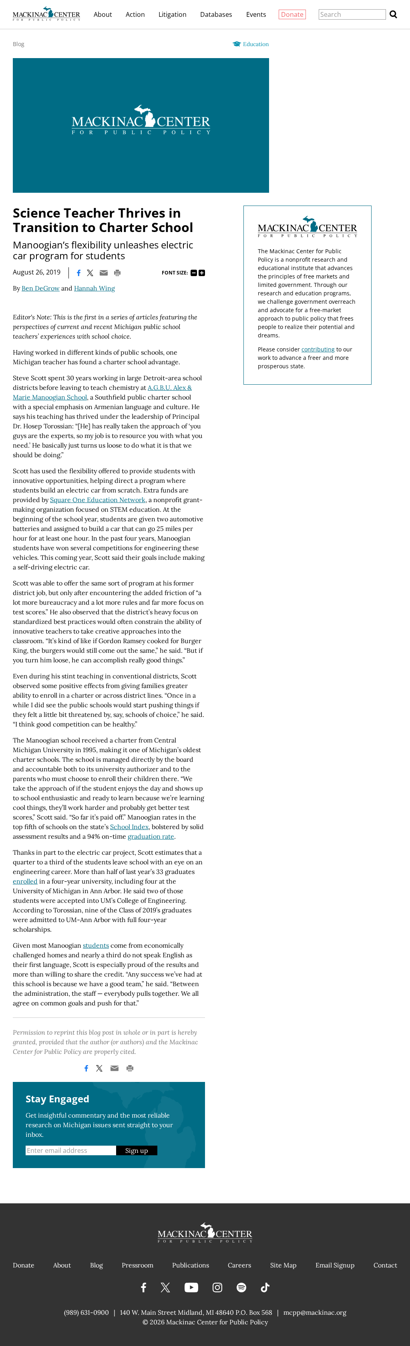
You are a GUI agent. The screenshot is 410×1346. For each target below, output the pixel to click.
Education (256, 44)
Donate (292, 14)
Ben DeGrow (41, 288)
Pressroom (137, 1265)
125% (202, 273)
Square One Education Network (97, 500)
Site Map (283, 1265)
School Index (129, 827)
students (96, 945)
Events (256, 14)
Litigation (173, 14)
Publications (190, 1265)
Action (135, 14)
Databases (216, 14)
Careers (239, 1265)
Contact (385, 1265)
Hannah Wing (94, 288)
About (103, 14)
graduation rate (151, 836)
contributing (318, 349)
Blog (18, 44)
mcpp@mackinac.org (314, 1312)
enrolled (25, 881)
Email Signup (335, 1265)
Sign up (136, 1150)
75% (194, 273)
